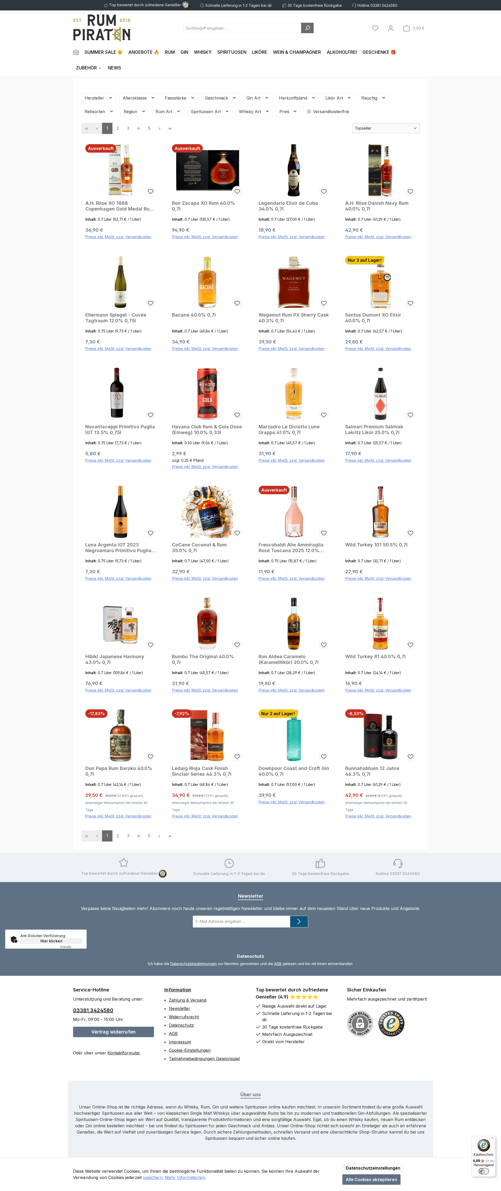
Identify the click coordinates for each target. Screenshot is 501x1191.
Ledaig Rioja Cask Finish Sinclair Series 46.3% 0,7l (201, 771)
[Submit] (299, 921)
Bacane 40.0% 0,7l (194, 315)
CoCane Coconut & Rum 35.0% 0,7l (199, 547)
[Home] (77, 52)
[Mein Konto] (390, 28)
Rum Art (165, 111)
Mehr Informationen (185, 1177)
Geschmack (217, 98)
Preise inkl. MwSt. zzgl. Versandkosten (118, 237)
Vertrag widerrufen (113, 1032)
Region (131, 111)
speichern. (153, 1177)
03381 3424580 (93, 1010)
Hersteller (95, 98)
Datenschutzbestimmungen (193, 963)
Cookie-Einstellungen (190, 1050)
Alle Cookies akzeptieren (371, 1179)
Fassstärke (176, 98)
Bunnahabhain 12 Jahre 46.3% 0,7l (372, 771)
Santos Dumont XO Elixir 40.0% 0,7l (373, 317)
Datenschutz (181, 1025)
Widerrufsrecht (184, 1016)
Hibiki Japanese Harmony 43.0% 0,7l (114, 659)
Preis (285, 111)
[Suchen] (307, 28)
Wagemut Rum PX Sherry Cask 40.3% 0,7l (294, 317)
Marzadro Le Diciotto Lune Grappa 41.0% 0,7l (289, 429)
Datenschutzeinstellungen (373, 1168)
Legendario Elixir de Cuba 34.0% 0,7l (288, 206)
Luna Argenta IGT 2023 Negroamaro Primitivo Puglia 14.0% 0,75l (118, 547)
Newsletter (179, 1008)
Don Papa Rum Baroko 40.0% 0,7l (118, 771)
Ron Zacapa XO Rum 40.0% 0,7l (203, 206)
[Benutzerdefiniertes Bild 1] (391, 1024)
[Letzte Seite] (170, 128)
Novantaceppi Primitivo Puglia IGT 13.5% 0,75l (120, 429)
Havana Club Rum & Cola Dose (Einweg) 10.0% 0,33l (207, 429)
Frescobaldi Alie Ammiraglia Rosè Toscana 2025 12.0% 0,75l (291, 547)
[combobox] (242, 28)
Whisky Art (250, 111)
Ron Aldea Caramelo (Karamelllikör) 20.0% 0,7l (289, 659)
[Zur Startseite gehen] (101, 28)
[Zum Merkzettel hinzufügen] (150, 191)
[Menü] (493, 1139)
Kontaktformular (124, 1052)
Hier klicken (51, 941)
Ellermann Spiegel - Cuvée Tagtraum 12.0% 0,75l (115, 317)
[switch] (484, 1171)
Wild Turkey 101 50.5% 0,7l (376, 544)
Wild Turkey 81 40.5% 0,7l (375, 656)
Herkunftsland (293, 98)
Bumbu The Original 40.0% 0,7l (203, 659)
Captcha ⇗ (72, 946)
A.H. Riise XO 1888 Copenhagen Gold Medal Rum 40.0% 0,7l (119, 206)
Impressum (180, 1041)
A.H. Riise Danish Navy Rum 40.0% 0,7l (377, 206)
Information (177, 989)
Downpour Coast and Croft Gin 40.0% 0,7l (294, 771)
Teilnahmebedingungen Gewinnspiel (204, 1058)
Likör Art (334, 98)
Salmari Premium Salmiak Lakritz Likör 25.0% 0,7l (374, 429)
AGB (278, 963)
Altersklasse (135, 98)
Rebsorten (95, 111)
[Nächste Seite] (159, 128)
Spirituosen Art (206, 111)
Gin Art (254, 98)
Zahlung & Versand (187, 1000)
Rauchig (370, 98)
